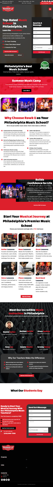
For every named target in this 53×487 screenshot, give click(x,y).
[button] (50, 9)
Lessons (7, 249)
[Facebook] (42, 2)
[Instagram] (50, 2)
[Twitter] (45, 2)
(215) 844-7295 (10, 433)
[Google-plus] (52, 2)
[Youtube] (47, 2)
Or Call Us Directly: (8, 431)
